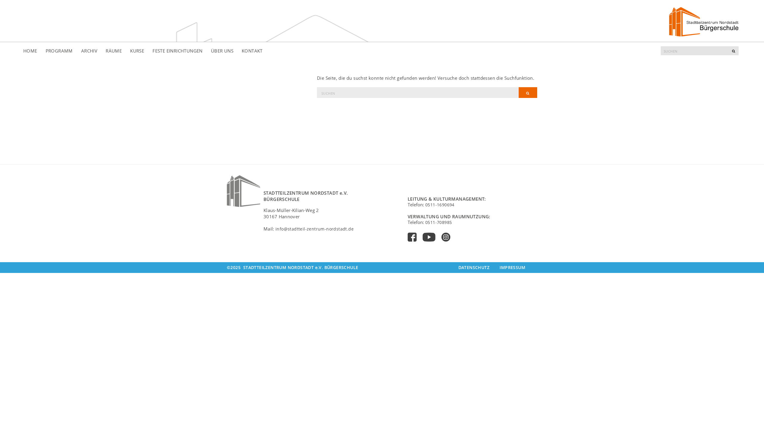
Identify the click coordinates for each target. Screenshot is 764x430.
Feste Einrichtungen (178, 51)
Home (30, 51)
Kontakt (252, 51)
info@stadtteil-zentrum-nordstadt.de (314, 229)
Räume (114, 51)
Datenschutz (473, 267)
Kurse (137, 51)
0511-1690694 (440, 205)
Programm (59, 51)
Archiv (89, 51)
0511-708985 (438, 222)
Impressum (512, 267)
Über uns (222, 51)
